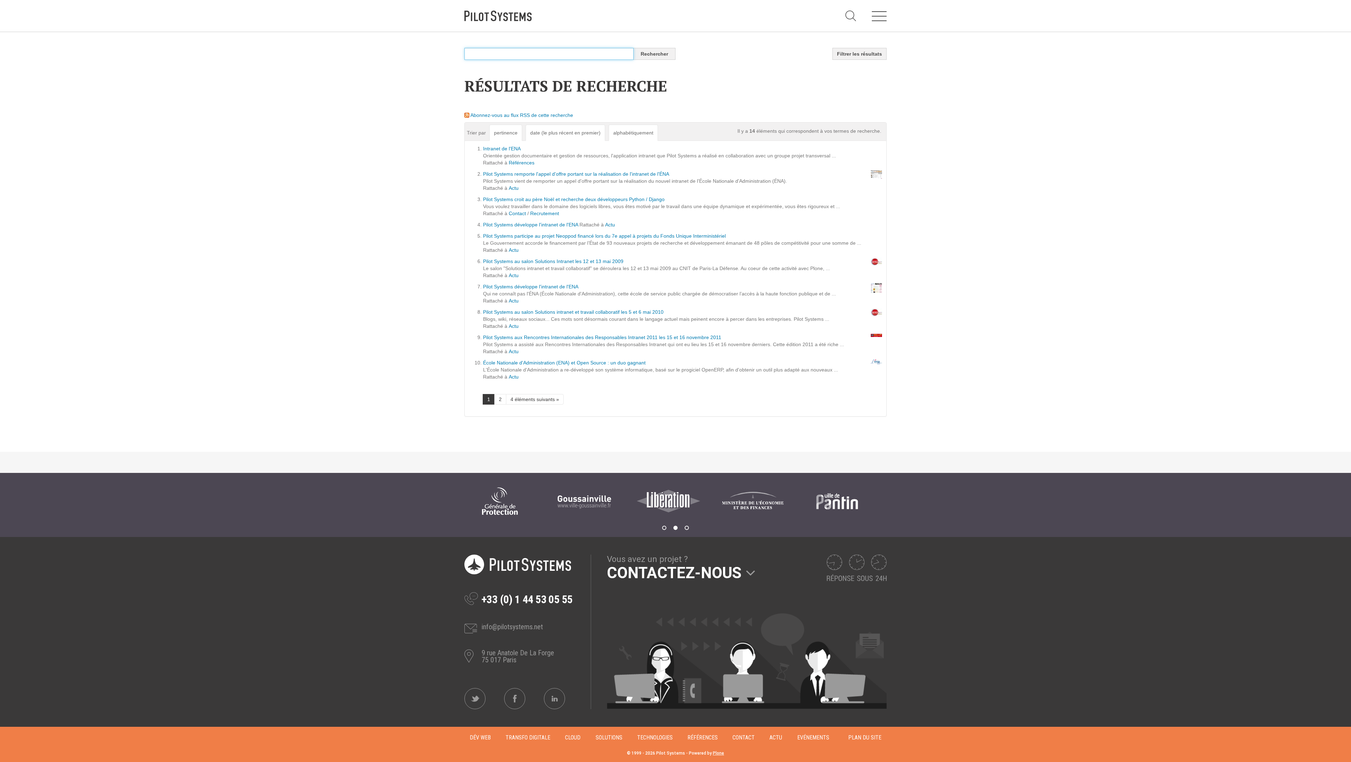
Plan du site (864, 737)
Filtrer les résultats (859, 54)
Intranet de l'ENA (502, 148)
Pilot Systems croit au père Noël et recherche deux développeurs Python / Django (574, 199)
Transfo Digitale (528, 737)
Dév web (480, 737)
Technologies (655, 737)
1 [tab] (664, 528)
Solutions (609, 737)
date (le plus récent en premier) (565, 133)
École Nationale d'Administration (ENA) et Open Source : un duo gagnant (564, 363)
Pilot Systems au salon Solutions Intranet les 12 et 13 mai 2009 (553, 261)
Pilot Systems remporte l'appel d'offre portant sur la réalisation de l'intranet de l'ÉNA (576, 174)
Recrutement (544, 213)
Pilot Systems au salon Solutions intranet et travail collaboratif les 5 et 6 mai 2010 (573, 312)
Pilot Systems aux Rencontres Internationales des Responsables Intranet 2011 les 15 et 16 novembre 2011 (602, 337)
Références (521, 162)
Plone (718, 753)
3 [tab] (687, 528)
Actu (514, 188)
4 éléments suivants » (534, 399)
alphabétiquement (633, 133)
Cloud (573, 737)
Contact (517, 213)
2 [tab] (675, 528)
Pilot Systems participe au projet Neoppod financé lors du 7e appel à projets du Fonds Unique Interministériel (604, 236)
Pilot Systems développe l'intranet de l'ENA (530, 224)
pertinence (506, 133)
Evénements (813, 737)
